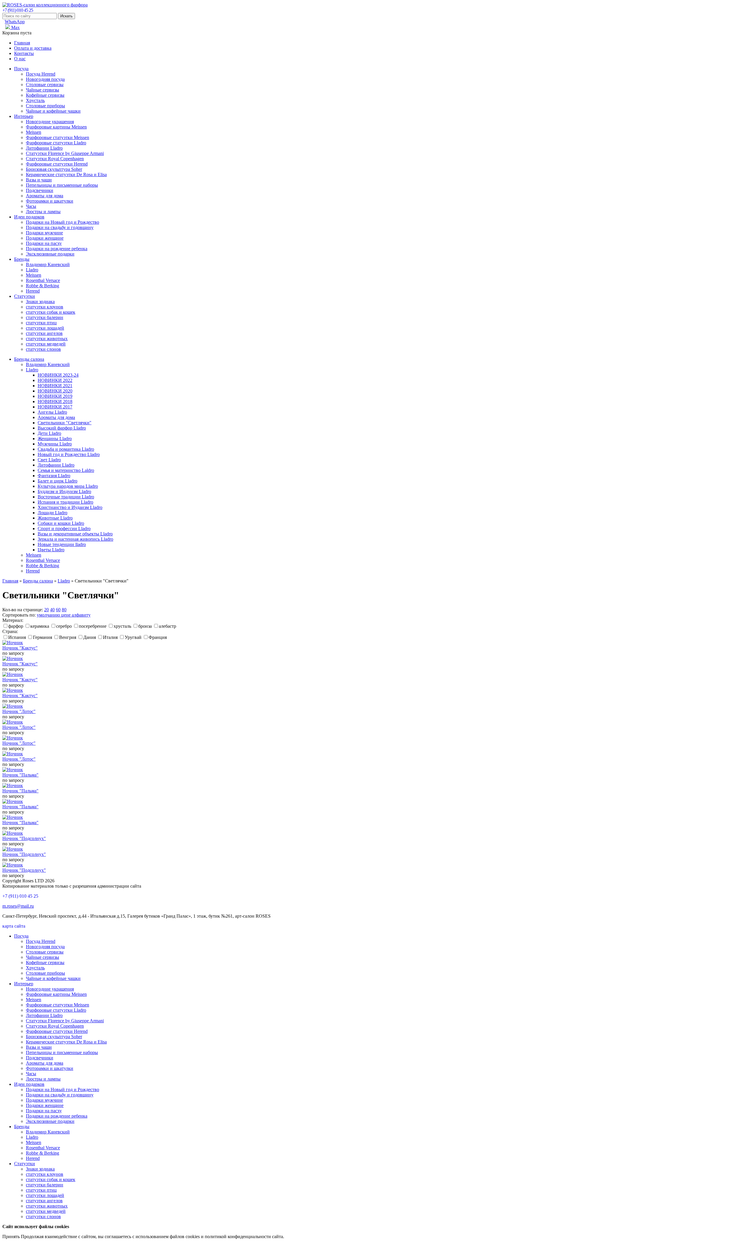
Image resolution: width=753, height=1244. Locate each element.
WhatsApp (15, 21)
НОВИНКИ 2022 (55, 380)
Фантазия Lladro (54, 475)
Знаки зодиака (40, 301)
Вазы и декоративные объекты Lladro (75, 533)
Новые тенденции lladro (62, 544)
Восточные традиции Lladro (66, 496)
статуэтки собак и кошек (50, 312)
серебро (64, 626)
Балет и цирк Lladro (57, 480)
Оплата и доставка (32, 48)
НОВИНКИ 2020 (55, 390)
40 (52, 609)
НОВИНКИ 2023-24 (58, 375)
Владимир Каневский (48, 264)
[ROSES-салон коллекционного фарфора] (45, 4)
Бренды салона (29, 359)
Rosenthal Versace (43, 280)
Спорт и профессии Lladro (64, 528)
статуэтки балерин (44, 317)
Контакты (24, 53)
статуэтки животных (47, 338)
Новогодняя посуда (45, 79)
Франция (158, 637)
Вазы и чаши (39, 179)
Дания (89, 637)
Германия (42, 637)
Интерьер (23, 116)
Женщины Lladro (55, 438)
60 (58, 609)
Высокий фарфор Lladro (62, 427)
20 (46, 609)
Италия (110, 637)
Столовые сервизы (45, 84)
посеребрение (92, 626)
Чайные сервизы (42, 89)
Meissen (33, 132)
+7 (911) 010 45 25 (17, 10)
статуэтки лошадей (45, 327)
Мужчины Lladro (55, 443)
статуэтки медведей (46, 343)
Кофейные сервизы (45, 95)
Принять (11, 1236)
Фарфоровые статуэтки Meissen (57, 137)
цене (66, 614)
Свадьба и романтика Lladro (66, 449)
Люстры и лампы (43, 211)
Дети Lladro (49, 433)
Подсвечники (39, 190)
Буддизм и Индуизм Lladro (64, 491)
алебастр (167, 626)
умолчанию (49, 614)
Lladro (32, 269)
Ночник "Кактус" (20, 647)
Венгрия (67, 637)
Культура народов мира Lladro (68, 486)
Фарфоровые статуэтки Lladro (56, 142)
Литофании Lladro (44, 148)
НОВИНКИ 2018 (55, 401)
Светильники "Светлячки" (64, 422)
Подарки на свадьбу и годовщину (60, 227)
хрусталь (122, 626)
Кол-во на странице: (22, 609)
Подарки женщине (45, 238)
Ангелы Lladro (52, 412)
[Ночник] (12, 642)
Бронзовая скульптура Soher (54, 169)
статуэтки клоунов (44, 306)
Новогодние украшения (50, 121)
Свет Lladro (49, 459)
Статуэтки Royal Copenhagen (55, 158)
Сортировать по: (19, 614)
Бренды (21, 259)
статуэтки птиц (41, 322)
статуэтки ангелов (44, 333)
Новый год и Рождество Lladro (69, 454)
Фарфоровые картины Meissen (56, 126)
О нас (20, 58)
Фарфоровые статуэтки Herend (57, 163)
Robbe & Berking (42, 285)
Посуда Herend (40, 73)
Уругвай (133, 637)
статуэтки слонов (43, 349)
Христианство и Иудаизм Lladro (70, 507)
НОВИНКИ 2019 (55, 396)
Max (15, 27)
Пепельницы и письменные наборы (62, 185)
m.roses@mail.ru (18, 906)
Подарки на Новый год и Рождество (62, 222)
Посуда (21, 68)
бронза (145, 626)
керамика (39, 626)
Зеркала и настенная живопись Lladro (75, 539)
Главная (22, 42)
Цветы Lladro (51, 549)
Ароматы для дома (44, 195)
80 (64, 609)
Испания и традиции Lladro (65, 502)
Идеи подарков (29, 216)
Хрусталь (35, 100)
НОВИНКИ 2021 (55, 385)
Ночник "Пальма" (20, 774)
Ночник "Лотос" (19, 711)
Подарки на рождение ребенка (56, 248)
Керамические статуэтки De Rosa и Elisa (66, 174)
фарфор (15, 626)
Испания (17, 637)
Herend (33, 290)
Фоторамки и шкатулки (49, 200)
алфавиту (81, 614)
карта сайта (13, 926)
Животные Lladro (55, 517)
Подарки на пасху (44, 243)
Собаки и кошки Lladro (61, 523)
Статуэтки (24, 296)
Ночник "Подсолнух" (24, 838)
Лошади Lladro (52, 512)
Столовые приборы (45, 105)
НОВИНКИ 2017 (55, 406)
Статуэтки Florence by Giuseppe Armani (65, 153)
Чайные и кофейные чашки (53, 110)
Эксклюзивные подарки (50, 253)
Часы (31, 206)
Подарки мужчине (44, 232)
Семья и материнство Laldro (66, 470)
